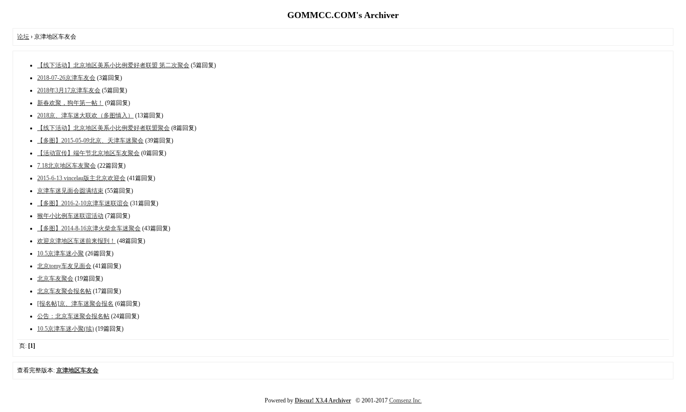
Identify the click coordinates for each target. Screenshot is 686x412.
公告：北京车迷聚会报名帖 (73, 316)
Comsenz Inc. (405, 400)
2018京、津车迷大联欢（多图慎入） (85, 115)
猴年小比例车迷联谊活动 (70, 215)
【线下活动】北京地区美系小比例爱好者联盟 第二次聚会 (113, 65)
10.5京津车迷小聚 (60, 253)
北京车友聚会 (55, 278)
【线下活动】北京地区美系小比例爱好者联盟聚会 (103, 127)
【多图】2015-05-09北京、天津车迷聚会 (90, 140)
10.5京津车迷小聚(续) (65, 328)
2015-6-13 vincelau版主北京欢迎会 (81, 178)
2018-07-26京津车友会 (66, 77)
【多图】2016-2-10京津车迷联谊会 (83, 203)
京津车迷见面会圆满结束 (70, 190)
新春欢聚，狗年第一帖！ (70, 102)
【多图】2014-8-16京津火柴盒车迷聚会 (89, 228)
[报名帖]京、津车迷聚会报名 (75, 303)
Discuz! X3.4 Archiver (323, 400)
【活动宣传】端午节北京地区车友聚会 (88, 153)
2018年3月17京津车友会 (68, 90)
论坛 (23, 36)
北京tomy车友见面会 (64, 265)
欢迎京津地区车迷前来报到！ (76, 240)
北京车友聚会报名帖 (64, 291)
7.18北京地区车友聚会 (66, 165)
